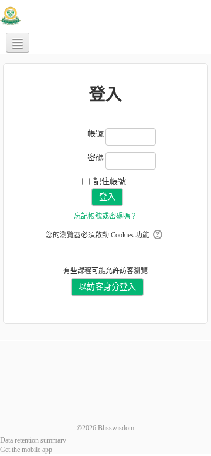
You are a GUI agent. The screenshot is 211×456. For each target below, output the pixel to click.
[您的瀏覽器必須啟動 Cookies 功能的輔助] (158, 235)
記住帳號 (109, 181)
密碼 (95, 157)
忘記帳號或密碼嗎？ (105, 216)
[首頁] (10, 15)
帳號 (95, 133)
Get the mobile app (26, 449)
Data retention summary (33, 440)
